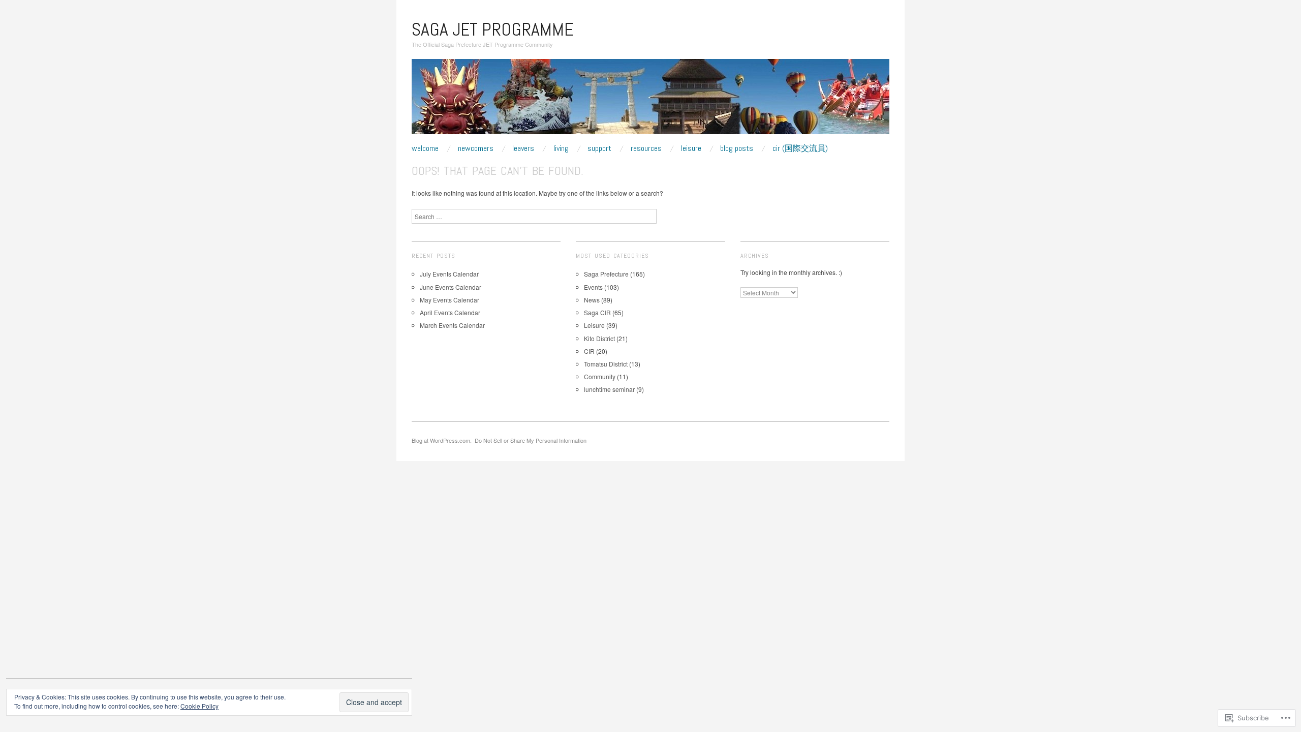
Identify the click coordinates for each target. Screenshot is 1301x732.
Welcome (425, 148)
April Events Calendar (450, 312)
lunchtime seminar (609, 389)
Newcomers (475, 148)
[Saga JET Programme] (650, 100)
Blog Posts (736, 148)
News (592, 299)
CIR (589, 351)
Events (593, 287)
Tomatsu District (606, 363)
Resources (646, 148)
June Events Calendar (450, 287)
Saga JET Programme (492, 29)
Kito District (599, 338)
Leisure (691, 148)
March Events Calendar (452, 325)
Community (599, 376)
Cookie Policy (199, 706)
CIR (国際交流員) (800, 148)
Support (599, 148)
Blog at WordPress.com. (442, 440)
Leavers (523, 148)
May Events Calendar (449, 299)
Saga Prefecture (606, 273)
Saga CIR (597, 312)
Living (561, 148)
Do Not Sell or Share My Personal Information (530, 440)
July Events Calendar (449, 273)
